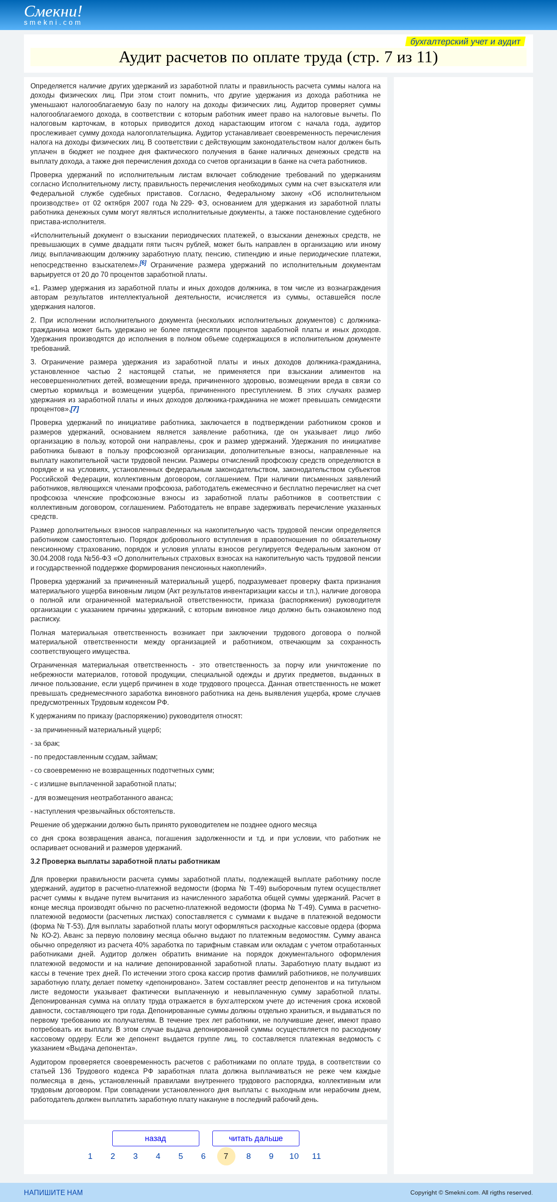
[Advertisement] (463, 212)
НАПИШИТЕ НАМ (53, 1192)
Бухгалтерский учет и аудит (465, 41)
